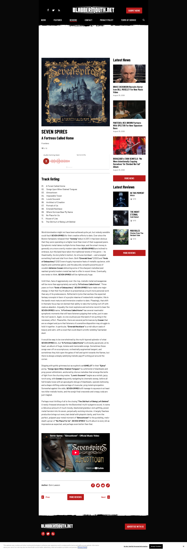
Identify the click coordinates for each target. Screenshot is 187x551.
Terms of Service (128, 20)
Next (103, 497)
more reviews (129, 252)
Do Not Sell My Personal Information (136, 546)
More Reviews (75, 497)
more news (129, 178)
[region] (93, 546)
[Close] (183, 546)
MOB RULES (135, 230)
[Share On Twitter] (98, 485)
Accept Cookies (156, 546)
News (43, 20)
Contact (88, 20)
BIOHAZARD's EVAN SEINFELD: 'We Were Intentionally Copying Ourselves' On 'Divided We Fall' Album (127, 162)
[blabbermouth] (93, 12)
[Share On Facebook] (93, 485)
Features (58, 20)
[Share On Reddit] (103, 485)
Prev (48, 497)
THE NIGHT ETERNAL (134, 213)
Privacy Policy (106, 20)
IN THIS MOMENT (137, 192)
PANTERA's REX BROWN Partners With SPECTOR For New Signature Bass (127, 125)
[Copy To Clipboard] (108, 485)
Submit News (134, 10)
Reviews (73, 20)
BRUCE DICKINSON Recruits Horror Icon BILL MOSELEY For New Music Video (128, 89)
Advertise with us (135, 526)
